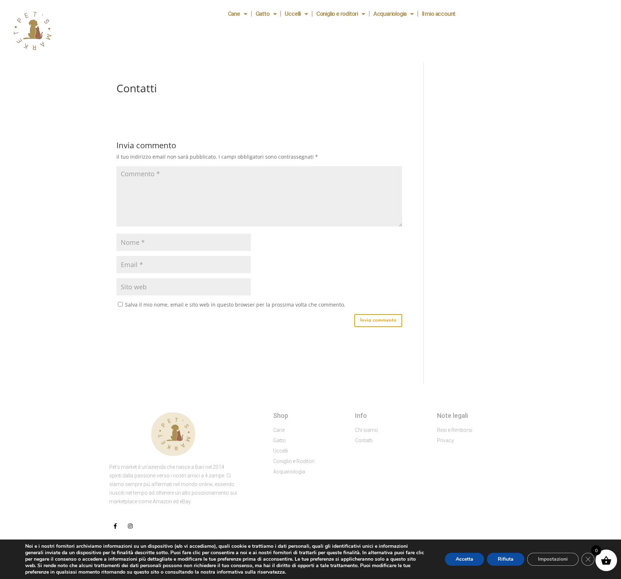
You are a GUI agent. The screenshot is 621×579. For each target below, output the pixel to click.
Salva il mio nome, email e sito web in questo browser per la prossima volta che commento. (235, 304)
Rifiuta (506, 559)
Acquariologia (389, 13)
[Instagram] (130, 526)
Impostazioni (553, 559)
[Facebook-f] (115, 526)
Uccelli (293, 13)
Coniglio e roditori (337, 13)
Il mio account (438, 13)
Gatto (263, 13)
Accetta (464, 559)
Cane (234, 13)
